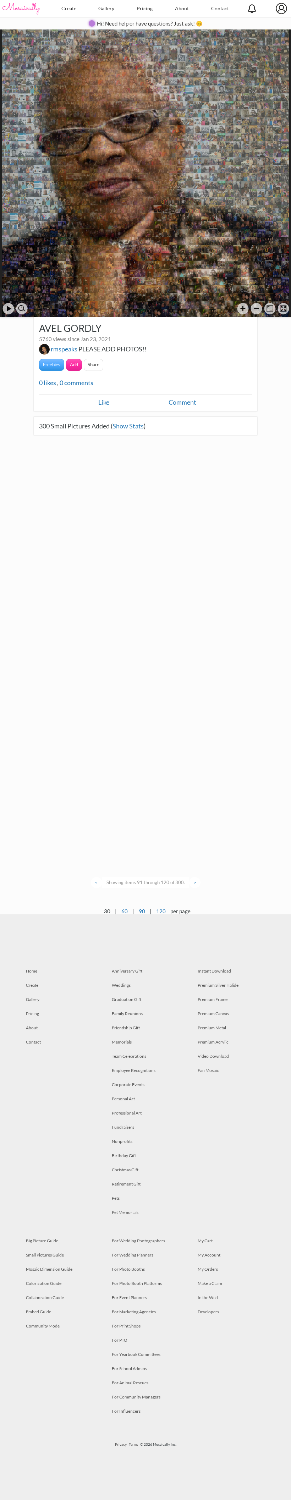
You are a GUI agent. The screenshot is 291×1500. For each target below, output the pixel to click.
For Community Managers (136, 1397)
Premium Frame (212, 999)
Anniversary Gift (127, 971)
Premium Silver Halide (218, 985)
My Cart (205, 1240)
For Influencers (126, 1411)
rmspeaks (64, 349)
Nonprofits (122, 1141)
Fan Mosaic (208, 1070)
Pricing (145, 8)
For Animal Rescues (130, 1382)
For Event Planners (129, 1297)
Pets (116, 1198)
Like (103, 402)
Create (68, 8)
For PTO (119, 1340)
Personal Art (123, 1098)
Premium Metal (212, 1027)
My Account (209, 1255)
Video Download (213, 1056)
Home (31, 971)
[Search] (22, 308)
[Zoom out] (256, 308)
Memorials (122, 1042)
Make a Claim (210, 1283)
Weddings (121, 985)
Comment (182, 402)
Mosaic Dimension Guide (49, 1269)
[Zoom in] (243, 308)
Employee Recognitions (133, 1070)
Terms (133, 1444)
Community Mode (43, 1326)
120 (161, 911)
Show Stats (128, 426)
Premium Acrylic (213, 1042)
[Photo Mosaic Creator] (21, 8)
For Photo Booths (128, 1269)
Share (93, 364)
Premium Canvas (213, 1013)
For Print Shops (126, 1326)
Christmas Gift (125, 1169)
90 (142, 911)
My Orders (208, 1269)
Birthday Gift (124, 1155)
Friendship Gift (126, 1027)
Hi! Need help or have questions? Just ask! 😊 (150, 23)
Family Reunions (127, 1013)
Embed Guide (38, 1311)
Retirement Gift (126, 1184)
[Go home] (270, 308)
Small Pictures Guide (45, 1255)
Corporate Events (128, 1084)
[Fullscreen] (283, 308)
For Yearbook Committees (136, 1354)
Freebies (51, 364)
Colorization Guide (43, 1283)
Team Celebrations (129, 1056)
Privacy (121, 1444)
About (182, 8)
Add (74, 364)
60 (124, 911)
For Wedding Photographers (138, 1240)
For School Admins (129, 1368)
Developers (208, 1311)
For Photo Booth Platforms (137, 1283)
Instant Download (214, 971)
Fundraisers (123, 1127)
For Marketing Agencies (134, 1311)
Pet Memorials (125, 1212)
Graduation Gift (126, 999)
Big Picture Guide (42, 1240)
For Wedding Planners (132, 1255)
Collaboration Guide (45, 1297)
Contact (220, 8)
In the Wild (208, 1297)
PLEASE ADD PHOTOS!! (112, 349)
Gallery (106, 8)
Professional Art (127, 1113)
